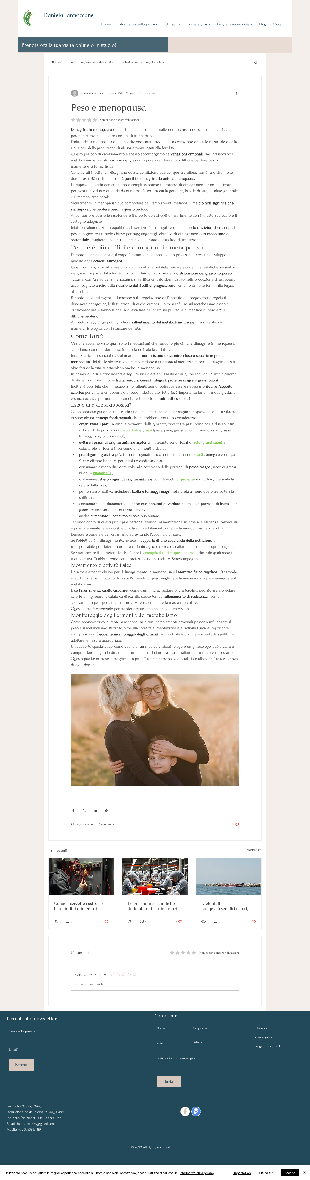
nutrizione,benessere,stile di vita (92, 62)
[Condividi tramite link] (106, 810)
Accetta (290, 1172)
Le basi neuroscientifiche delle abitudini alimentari (152, 906)
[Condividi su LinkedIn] (95, 810)
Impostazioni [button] (242, 1172)
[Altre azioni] (236, 93)
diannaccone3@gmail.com (35, 1124)
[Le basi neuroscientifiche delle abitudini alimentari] (155, 876)
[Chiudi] (304, 1172)
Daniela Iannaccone (68, 15)
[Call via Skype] (17, 1095)
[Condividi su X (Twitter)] (84, 810)
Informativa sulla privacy (197, 1172)
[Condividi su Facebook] (73, 810)
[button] (256, 62)
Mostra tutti (254, 850)
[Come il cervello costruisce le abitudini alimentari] (81, 876)
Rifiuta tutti (266, 1172)
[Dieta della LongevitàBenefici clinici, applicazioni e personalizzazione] (228, 876)
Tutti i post (55, 62)
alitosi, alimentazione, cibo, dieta (143, 62)
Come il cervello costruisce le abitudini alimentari (79, 906)
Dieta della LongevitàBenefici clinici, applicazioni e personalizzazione (224, 906)
